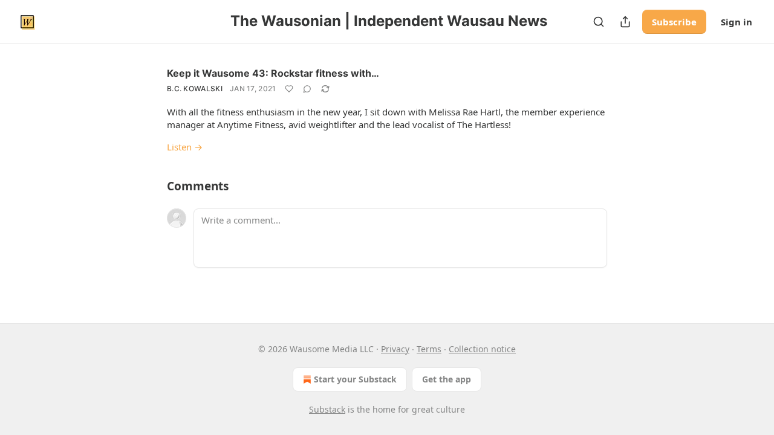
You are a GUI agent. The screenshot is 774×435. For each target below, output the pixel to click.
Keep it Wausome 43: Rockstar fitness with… (273, 73)
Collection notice (482, 349)
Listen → (185, 147)
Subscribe (674, 22)
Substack (327, 409)
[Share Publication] (625, 22)
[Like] (289, 89)
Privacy (395, 349)
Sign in (736, 22)
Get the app (446, 379)
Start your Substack (355, 379)
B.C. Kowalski (195, 88)
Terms (429, 349)
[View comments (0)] (307, 89)
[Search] (599, 22)
